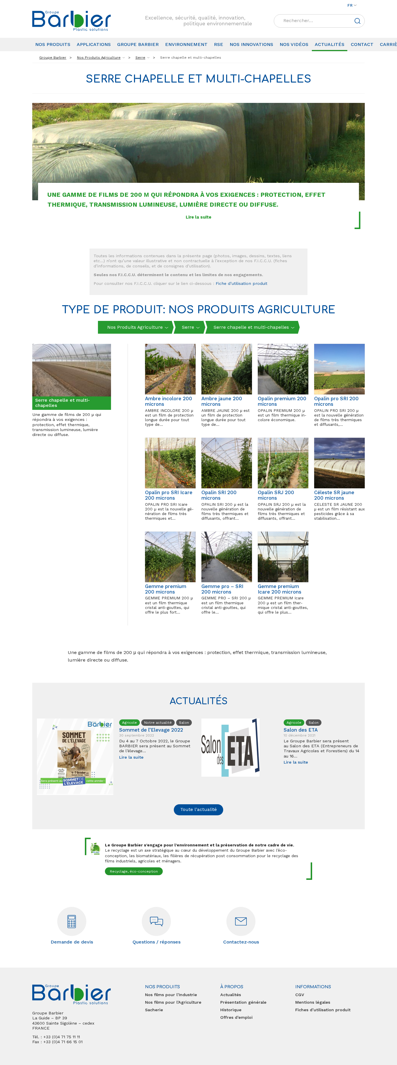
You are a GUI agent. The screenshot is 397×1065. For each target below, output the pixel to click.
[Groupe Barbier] (71, 21)
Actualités (329, 44)
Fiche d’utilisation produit (241, 283)
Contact (362, 44)
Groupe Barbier (138, 44)
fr (350, 5)
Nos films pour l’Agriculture (173, 1002)
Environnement (186, 44)
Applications (94, 44)
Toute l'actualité (198, 809)
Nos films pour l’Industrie (171, 994)
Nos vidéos (294, 44)
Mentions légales (312, 1002)
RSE (218, 44)
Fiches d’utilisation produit (322, 1009)
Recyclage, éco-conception (134, 871)
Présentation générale (243, 1002)
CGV (299, 994)
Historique (231, 1009)
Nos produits (52, 44)
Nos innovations (251, 44)
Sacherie (154, 1009)
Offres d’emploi (236, 1017)
